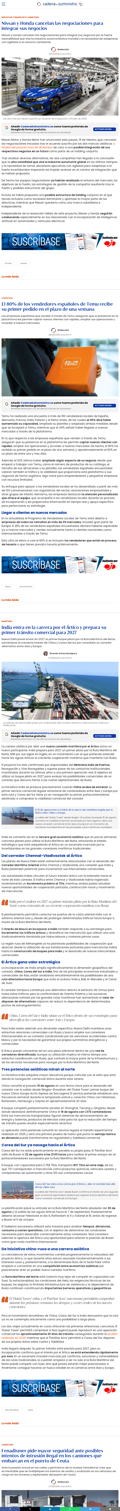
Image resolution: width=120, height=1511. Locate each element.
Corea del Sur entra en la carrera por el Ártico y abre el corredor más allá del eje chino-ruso (75, 1185)
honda (8, 263)
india (30, 1409)
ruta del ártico (12, 1409)
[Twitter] (30, 1509)
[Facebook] (10, 1509)
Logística (7, 298)
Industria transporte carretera (20, 17)
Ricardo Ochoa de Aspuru (63, 653)
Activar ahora (103, 129)
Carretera (7, 1444)
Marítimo (7, 621)
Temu (8, 586)
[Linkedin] (50, 1509)
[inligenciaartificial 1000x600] (18, 816)
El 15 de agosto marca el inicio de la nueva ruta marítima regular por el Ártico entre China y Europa (73, 811)
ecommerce (26, 586)
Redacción (63, 49)
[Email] (110, 1509)
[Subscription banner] (60, 253)
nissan (23, 263)
